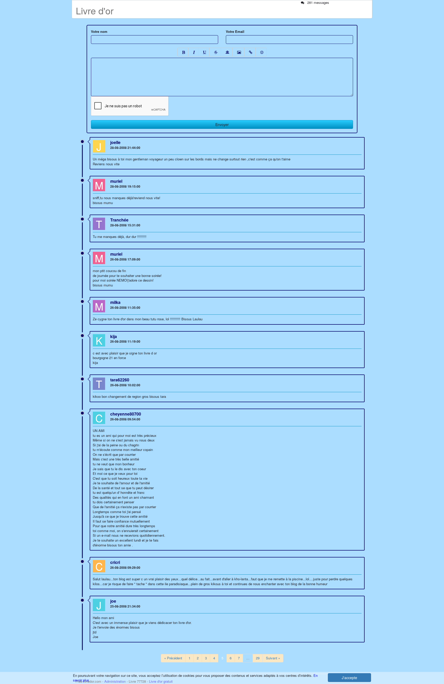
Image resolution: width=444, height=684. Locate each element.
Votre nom (99, 31)
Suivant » (273, 658)
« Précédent (173, 658)
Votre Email (235, 31)
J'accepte (349, 677)
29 (258, 658)
